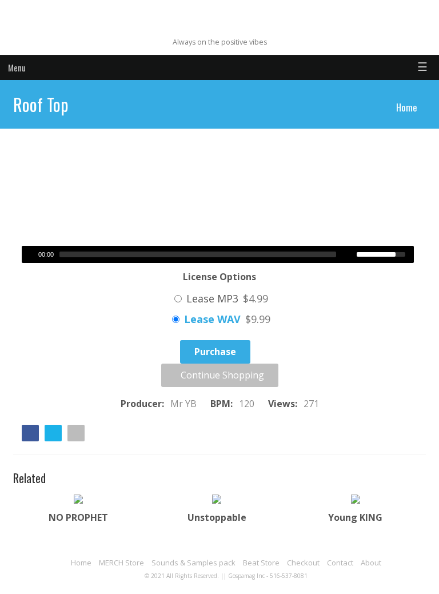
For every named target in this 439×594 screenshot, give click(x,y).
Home (406, 107)
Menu (17, 67)
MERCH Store (121, 562)
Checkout (303, 562)
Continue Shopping (221, 375)
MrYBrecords (219, 24)
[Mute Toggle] (349, 254)
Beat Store (261, 562)
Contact (340, 562)
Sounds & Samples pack (193, 562)
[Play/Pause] (29, 254)
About (371, 562)
